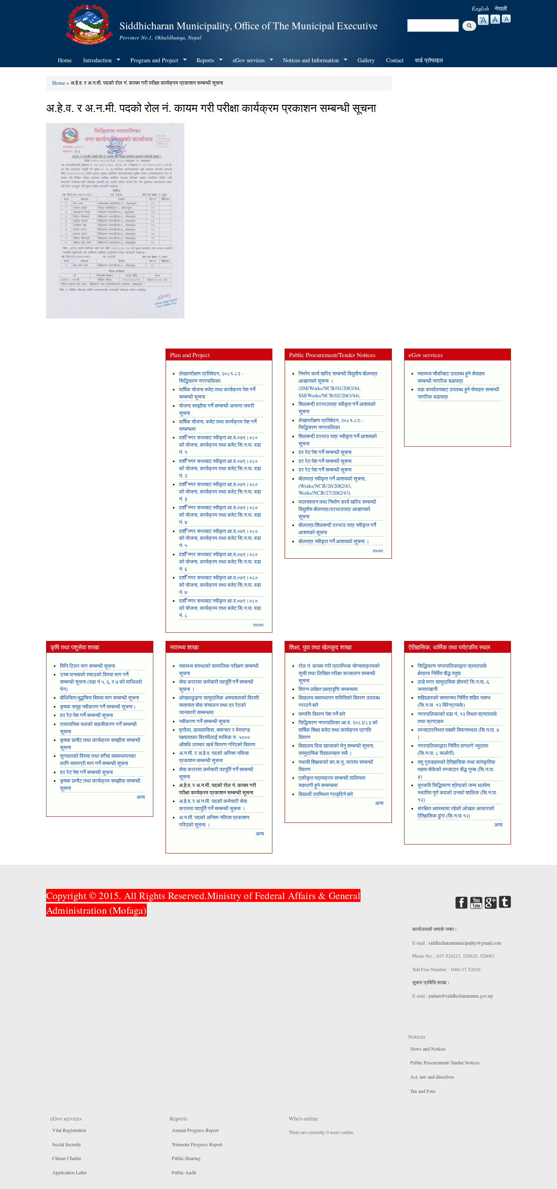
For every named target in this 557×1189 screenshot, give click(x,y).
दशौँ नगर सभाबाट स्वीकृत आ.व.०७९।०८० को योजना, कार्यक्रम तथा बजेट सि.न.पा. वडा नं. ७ (220, 585)
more (258, 624)
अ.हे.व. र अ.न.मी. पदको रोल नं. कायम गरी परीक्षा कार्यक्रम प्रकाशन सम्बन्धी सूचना (217, 789)
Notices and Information (308, 60)
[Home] (90, 23)
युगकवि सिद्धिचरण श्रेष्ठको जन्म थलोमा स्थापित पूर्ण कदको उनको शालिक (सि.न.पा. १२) (457, 792)
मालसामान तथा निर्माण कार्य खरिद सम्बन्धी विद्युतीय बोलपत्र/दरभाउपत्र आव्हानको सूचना (337, 509)
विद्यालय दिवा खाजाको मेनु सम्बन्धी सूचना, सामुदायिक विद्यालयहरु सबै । (336, 749)
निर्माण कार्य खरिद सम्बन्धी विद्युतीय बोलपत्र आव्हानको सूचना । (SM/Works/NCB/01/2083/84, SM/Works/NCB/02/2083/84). (338, 384)
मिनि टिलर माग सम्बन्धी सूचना (87, 666)
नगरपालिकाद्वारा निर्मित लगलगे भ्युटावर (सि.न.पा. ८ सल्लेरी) (453, 749)
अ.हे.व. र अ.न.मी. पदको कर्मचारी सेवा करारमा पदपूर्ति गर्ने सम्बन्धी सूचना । (213, 805)
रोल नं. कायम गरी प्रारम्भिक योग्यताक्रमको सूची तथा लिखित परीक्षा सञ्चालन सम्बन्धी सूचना (339, 673)
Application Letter (69, 1172)
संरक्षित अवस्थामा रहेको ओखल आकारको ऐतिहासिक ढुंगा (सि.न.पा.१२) (456, 812)
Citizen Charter (66, 1158)
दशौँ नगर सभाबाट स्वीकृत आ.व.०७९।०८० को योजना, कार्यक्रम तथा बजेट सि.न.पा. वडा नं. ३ (220, 491)
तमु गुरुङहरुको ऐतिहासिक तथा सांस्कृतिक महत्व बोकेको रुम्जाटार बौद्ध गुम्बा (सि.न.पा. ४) (456, 769)
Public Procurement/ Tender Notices (445, 1062)
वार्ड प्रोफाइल (429, 60)
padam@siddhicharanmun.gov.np (461, 995)
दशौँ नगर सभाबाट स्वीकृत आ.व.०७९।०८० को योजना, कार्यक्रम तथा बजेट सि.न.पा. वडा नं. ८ (220, 608)
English (480, 8)
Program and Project (151, 60)
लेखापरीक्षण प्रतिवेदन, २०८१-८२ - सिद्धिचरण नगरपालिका (211, 377)
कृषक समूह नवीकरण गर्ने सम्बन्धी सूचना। (98, 706)
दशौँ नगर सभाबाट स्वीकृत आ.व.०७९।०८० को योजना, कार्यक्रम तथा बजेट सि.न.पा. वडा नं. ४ (220, 515)
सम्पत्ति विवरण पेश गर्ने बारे (321, 714)
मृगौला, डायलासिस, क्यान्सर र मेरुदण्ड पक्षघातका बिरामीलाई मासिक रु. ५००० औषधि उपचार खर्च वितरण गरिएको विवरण (217, 737)
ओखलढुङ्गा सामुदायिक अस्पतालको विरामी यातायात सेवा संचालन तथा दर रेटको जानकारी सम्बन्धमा (219, 705)
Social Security (66, 1144)
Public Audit (184, 1172)
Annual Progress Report (195, 1130)
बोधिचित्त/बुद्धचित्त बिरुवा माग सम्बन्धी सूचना (99, 697)
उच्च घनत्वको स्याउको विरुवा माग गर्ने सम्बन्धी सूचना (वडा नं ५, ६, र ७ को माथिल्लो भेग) (101, 682)
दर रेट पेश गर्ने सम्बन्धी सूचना (324, 452)
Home (65, 60)
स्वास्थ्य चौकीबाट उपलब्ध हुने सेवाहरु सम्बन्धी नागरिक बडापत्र (451, 377)
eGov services (246, 60)
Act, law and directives (432, 1076)
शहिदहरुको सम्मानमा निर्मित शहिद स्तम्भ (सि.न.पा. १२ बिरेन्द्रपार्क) (454, 701)
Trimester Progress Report (197, 1144)
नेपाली (501, 8)
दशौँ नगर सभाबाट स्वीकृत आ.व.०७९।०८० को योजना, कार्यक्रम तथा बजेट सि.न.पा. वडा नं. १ (220, 445)
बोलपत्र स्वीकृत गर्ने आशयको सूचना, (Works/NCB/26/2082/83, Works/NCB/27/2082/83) (332, 486)
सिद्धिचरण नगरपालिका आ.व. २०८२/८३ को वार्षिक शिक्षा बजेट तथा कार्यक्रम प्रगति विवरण (338, 730)
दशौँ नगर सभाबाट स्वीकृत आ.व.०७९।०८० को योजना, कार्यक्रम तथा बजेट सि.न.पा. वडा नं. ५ (220, 538)
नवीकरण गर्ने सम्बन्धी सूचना (204, 721)
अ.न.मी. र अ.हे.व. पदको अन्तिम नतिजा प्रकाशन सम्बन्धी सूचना (214, 757)
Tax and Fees (422, 1091)
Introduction (94, 60)
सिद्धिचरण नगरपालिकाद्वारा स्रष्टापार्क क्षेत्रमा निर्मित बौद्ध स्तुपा (452, 670)
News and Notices (428, 1048)
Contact (395, 60)
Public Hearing (186, 1158)
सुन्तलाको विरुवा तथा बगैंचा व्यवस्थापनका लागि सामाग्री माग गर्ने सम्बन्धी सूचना (98, 759)
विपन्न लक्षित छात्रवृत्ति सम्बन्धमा (328, 689)
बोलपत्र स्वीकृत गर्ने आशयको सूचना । (333, 541)
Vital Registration (69, 1130)
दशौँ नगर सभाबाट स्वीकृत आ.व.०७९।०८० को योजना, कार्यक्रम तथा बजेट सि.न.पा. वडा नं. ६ (220, 562)
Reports (202, 60)
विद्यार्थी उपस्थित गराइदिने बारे (325, 794)
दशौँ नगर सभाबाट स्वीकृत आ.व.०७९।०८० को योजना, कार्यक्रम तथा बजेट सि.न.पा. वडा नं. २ (220, 468)
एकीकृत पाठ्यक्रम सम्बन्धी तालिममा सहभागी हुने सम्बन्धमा (331, 781)
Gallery (366, 60)
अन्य (141, 797)
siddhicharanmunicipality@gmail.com (465, 942)
